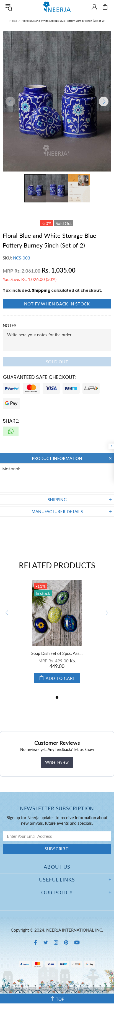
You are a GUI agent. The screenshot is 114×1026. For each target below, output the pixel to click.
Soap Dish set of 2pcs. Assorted (57, 653)
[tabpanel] (57, 637)
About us (57, 867)
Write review (57, 762)
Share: (11, 420)
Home (13, 20)
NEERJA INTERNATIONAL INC (57, 6)
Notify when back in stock (57, 303)
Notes (9, 325)
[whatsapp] (11, 431)
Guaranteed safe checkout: (39, 377)
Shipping (41, 290)
